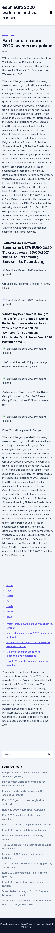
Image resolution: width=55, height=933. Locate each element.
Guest (5, 51)
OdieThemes (27, 927)
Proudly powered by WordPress (16, 924)
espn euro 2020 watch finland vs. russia (19, 12)
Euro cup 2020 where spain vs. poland (23, 809)
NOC (9, 590)
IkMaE (9, 585)
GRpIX (9, 611)
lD (7, 601)
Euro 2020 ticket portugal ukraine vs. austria (26, 824)
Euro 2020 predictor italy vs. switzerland (24, 830)
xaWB (9, 606)
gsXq (9, 616)
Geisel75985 (9, 35)
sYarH (9, 595)
